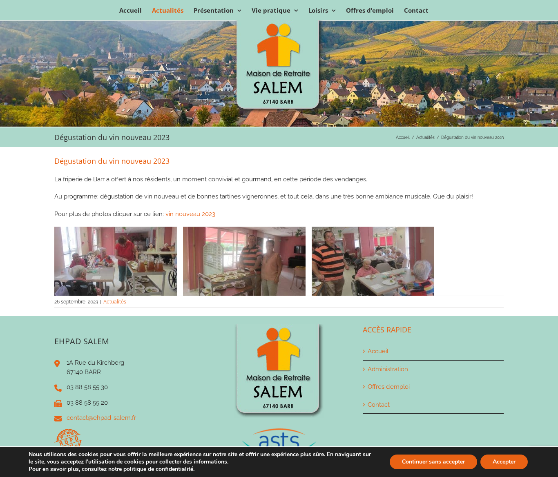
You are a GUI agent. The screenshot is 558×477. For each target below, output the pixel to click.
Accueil (378, 351)
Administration (388, 369)
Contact (379, 404)
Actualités (114, 302)
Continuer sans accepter (433, 462)
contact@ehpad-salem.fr (101, 417)
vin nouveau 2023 (190, 214)
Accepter (504, 462)
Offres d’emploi (389, 386)
